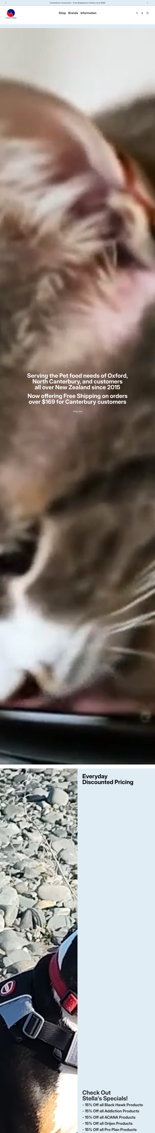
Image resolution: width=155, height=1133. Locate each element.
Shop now (77, 411)
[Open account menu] (142, 13)
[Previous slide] (5, 2)
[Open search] (137, 13)
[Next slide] (147, 2)
